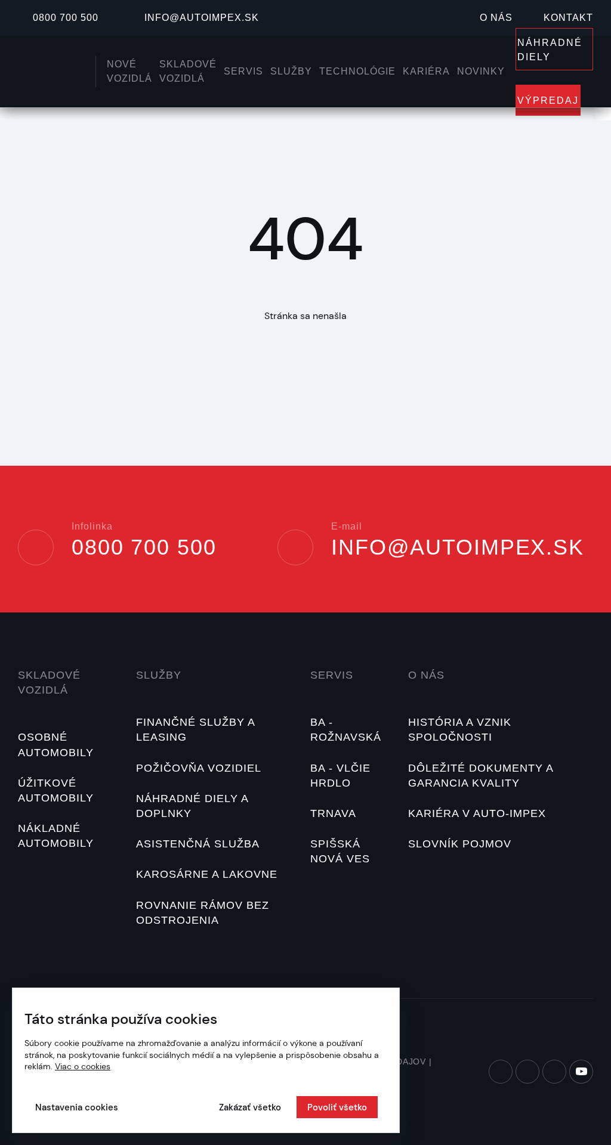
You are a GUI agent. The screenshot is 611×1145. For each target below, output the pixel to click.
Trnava (333, 813)
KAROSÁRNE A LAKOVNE (206, 874)
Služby (291, 71)
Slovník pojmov (459, 844)
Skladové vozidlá (49, 682)
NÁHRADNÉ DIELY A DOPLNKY (192, 806)
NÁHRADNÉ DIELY (549, 50)
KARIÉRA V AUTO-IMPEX (477, 813)
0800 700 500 (65, 18)
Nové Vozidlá (129, 71)
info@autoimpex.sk (201, 18)
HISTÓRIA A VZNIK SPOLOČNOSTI (459, 729)
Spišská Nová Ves (340, 851)
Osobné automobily (56, 744)
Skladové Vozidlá (188, 71)
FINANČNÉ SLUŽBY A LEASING (195, 729)
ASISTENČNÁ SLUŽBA (198, 844)
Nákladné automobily (56, 835)
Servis (243, 71)
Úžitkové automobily (56, 790)
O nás (496, 18)
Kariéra (426, 71)
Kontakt (568, 18)
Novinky (481, 71)
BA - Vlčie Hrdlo (340, 775)
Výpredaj (548, 100)
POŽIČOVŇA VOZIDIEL (198, 768)
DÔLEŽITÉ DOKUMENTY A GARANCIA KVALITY (480, 775)
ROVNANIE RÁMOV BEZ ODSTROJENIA (202, 912)
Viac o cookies (82, 1066)
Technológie (357, 71)
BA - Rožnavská (345, 729)
